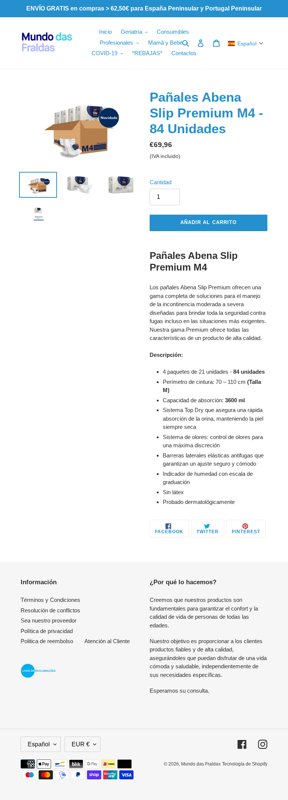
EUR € (81, 744)
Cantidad (160, 182)
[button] (245, 43)
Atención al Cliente (107, 641)
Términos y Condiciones (50, 600)
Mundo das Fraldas (200, 764)
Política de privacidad (47, 631)
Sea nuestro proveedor (48, 620)
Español (39, 744)
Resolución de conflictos (50, 610)
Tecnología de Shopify (244, 764)
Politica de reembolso (47, 641)
